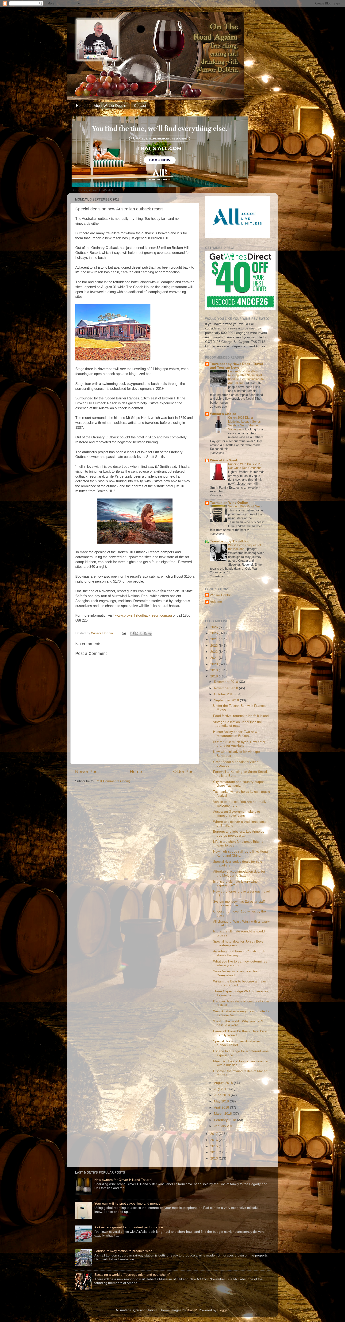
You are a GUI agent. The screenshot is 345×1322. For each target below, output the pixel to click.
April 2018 (222, 1107)
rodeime (216, 601)
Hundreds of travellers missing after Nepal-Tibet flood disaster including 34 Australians (246, 377)
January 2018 (224, 1126)
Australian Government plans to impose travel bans (236, 813)
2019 (214, 670)
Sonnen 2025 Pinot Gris (244, 506)
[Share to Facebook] (145, 633)
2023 (214, 645)
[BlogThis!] (136, 633)
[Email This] (132, 633)
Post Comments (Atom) (113, 781)
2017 (214, 1134)
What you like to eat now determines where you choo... (240, 963)
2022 (214, 651)
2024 (214, 639)
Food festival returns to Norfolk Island (241, 716)
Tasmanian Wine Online (229, 502)
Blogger (223, 1310)
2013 (214, 1158)
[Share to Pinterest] (150, 633)
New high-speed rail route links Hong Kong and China (240, 853)
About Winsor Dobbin (110, 106)
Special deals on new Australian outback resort (236, 1043)
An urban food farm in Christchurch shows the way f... (239, 953)
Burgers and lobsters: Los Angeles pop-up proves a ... (238, 833)
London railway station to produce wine (123, 1251)
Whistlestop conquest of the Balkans (244, 547)
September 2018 (227, 700)
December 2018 (226, 682)
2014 (214, 1152)
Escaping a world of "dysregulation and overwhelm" (132, 1274)
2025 (214, 633)
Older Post (184, 771)
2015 (214, 1146)
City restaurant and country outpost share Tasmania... (239, 783)
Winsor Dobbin (221, 595)
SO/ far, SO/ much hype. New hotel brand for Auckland (239, 743)
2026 (214, 627)
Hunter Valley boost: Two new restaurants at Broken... (235, 733)
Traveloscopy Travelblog (229, 541)
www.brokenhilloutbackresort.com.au (143, 615)
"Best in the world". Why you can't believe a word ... (238, 1023)
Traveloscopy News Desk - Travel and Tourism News (236, 365)
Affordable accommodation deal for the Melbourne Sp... (239, 873)
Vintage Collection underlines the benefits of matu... (237, 723)
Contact (140, 106)
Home (80, 106)
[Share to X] (141, 633)
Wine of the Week (224, 460)
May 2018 (222, 1101)
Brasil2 (192, 1310)
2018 (214, 676)
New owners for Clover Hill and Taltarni (123, 1180)
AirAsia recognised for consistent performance (128, 1227)
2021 (214, 658)
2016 (214, 1140)
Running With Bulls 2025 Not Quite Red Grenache (245, 466)
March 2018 (223, 1113)
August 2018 (224, 1083)
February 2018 (225, 1120)
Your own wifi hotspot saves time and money (127, 1203)
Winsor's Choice (223, 414)
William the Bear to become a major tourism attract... (239, 983)
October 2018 (224, 694)
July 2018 (221, 1089)
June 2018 (222, 1095)
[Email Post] (123, 633)
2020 (214, 664)
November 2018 (226, 688)
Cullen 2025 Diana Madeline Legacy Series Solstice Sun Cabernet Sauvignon (244, 423)
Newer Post (87, 771)
